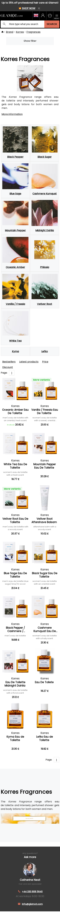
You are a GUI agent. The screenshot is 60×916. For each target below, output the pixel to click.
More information (12, 114)
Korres (20, 32)
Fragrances (33, 32)
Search (52, 24)
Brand (9, 32)
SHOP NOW (28, 8)
